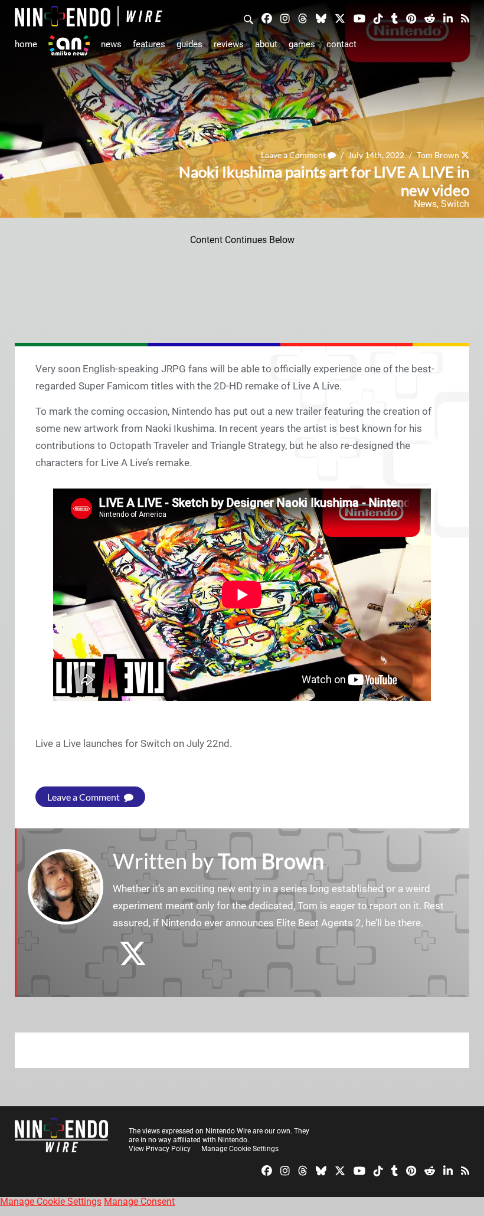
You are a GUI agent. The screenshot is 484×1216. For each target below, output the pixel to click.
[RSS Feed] (465, 17)
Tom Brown (438, 155)
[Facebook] (266, 17)
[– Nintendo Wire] (88, 16)
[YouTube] (359, 17)
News (111, 44)
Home (26, 44)
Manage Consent (139, 1201)
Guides (189, 44)
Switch (455, 203)
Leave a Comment (294, 155)
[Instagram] (285, 17)
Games (302, 44)
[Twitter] (340, 17)
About (266, 44)
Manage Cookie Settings (240, 1149)
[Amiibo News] (69, 45)
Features (149, 44)
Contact (341, 44)
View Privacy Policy (160, 1149)
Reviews (229, 44)
